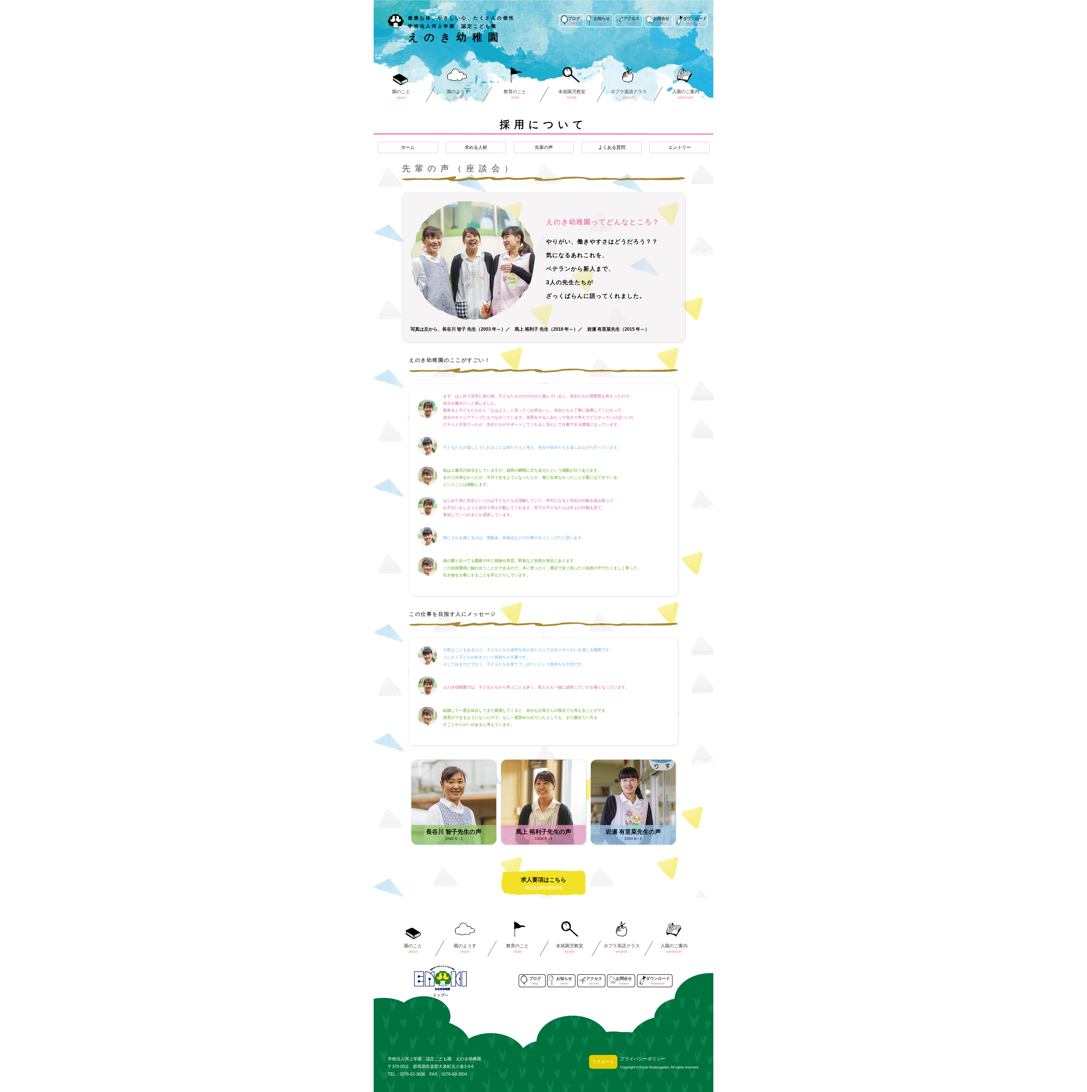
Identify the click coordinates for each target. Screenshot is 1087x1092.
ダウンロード (695, 18)
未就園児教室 (572, 91)
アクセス (631, 18)
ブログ (574, 18)
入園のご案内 (685, 91)
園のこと (401, 91)
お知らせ (602, 18)
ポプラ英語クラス (629, 91)
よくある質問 (611, 147)
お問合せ (661, 18)
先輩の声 (544, 147)
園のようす (458, 91)
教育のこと (515, 91)
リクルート (603, 1061)
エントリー (679, 147)
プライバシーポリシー (643, 1058)
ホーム (408, 147)
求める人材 (476, 147)
